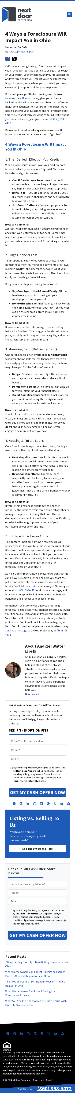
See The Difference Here (37, 849)
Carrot (49, 1080)
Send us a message (16, 630)
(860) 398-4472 (27, 590)
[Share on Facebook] (7, 59)
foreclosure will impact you (21, 98)
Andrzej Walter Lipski (21, 52)
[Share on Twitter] (14, 59)
